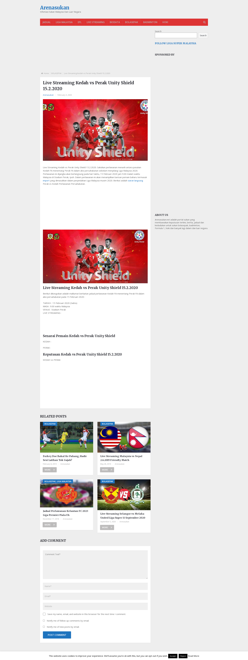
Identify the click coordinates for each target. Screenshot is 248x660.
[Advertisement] (95, 51)
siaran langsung (135, 180)
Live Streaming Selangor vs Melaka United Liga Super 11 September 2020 (122, 515)
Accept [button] (173, 656)
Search (158, 31)
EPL (80, 22)
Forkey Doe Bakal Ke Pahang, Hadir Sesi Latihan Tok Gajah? (65, 458)
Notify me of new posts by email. (63, 626)
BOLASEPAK (131, 22)
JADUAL (47, 22)
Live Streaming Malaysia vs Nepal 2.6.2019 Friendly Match (121, 458)
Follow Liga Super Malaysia (175, 43)
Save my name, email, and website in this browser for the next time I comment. (87, 614)
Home (46, 73)
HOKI (165, 22)
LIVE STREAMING (96, 22)
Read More (193, 655)
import (46, 180)
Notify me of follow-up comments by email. (68, 620)
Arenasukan (54, 7)
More (48, 469)
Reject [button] (183, 656)
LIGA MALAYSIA (64, 22)
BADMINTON (150, 22)
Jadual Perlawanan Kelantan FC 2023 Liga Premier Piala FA (65, 513)
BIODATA (115, 22)
